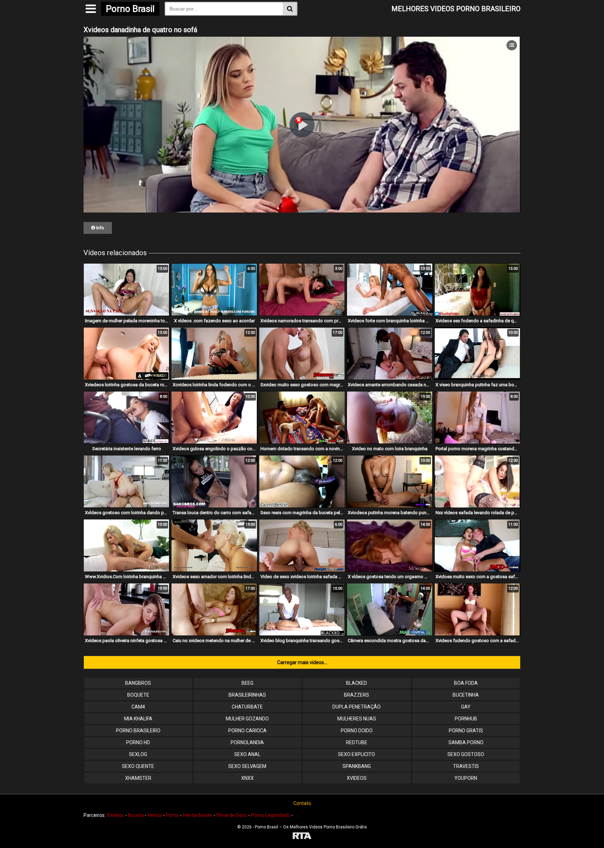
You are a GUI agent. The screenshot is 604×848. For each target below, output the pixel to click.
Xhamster (138, 778)
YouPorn (465, 778)
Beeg (247, 683)
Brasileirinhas (247, 695)
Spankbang (357, 766)
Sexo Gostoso (465, 754)
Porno (172, 815)
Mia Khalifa (138, 718)
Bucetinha (466, 695)
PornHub (466, 718)
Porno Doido (357, 730)
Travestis (466, 766)
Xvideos (357, 778)
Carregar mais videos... (302, 662)
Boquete (138, 695)
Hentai (155, 815)
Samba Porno (465, 742)
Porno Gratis (466, 730)
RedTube (356, 742)
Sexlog (138, 754)
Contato (302, 803)
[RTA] (302, 837)
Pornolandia (247, 742)
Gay (465, 707)
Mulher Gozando (247, 718)
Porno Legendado (270, 815)
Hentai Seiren (198, 815)
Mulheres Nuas (356, 718)
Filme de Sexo (231, 815)
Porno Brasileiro (138, 730)
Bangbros (138, 683)
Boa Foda (466, 683)
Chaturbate (247, 707)
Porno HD (138, 742)
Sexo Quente (138, 766)
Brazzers (356, 695)
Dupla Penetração (356, 707)
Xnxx (247, 778)
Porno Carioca (247, 730)
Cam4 (138, 707)
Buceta (136, 815)
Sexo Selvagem (247, 766)
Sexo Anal (247, 754)
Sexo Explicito (356, 754)
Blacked (356, 683)
